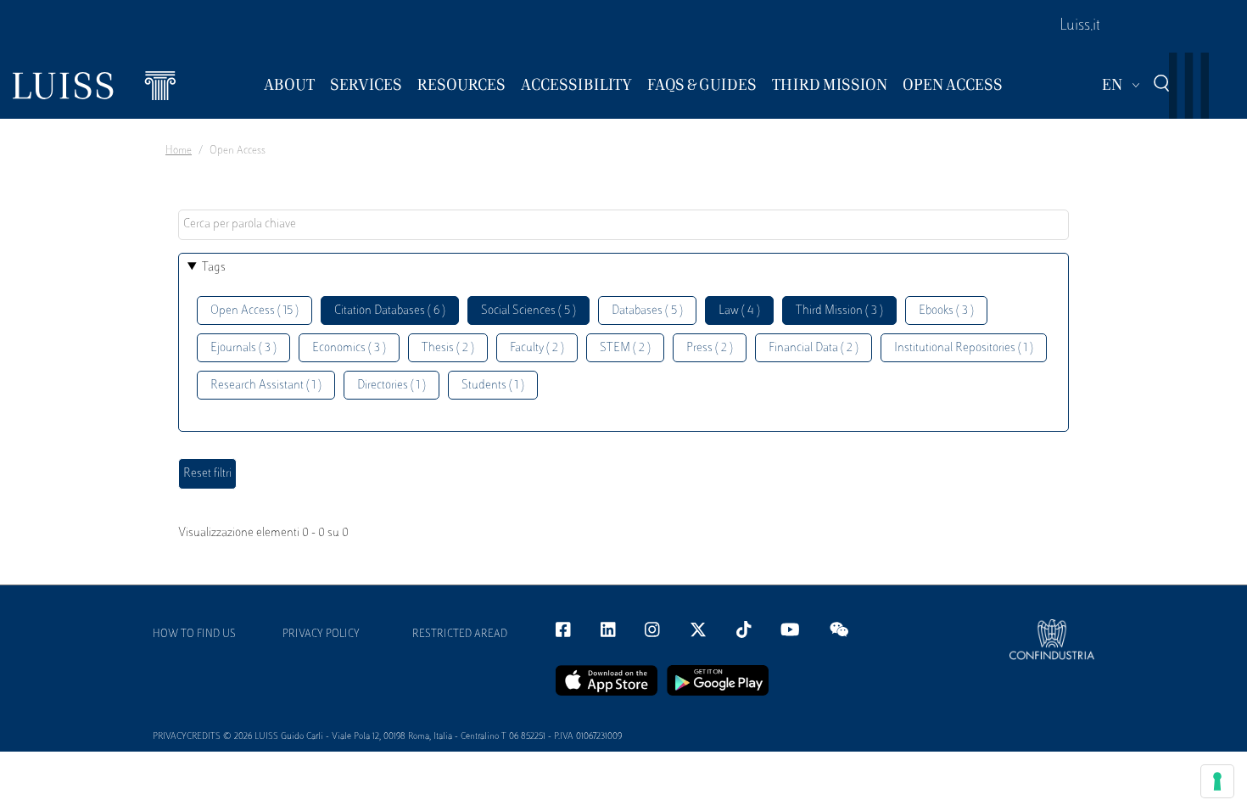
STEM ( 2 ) (625, 348)
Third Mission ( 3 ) (839, 311)
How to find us (194, 634)
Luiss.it (1080, 26)
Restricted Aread (459, 634)
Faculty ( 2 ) (537, 348)
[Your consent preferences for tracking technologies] (1217, 781)
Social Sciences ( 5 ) (528, 311)
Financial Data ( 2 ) (813, 348)
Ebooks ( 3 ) (946, 311)
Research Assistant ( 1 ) (266, 385)
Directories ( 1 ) (391, 385)
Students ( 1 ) (492, 385)
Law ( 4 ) (739, 311)
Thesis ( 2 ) (448, 348)
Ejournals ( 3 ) (243, 348)
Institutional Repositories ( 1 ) (963, 348)
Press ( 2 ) (709, 348)
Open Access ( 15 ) (254, 311)
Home (178, 151)
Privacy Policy (321, 634)
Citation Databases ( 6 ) (389, 311)
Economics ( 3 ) (349, 348)
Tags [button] (214, 267)
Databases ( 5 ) (647, 311)
